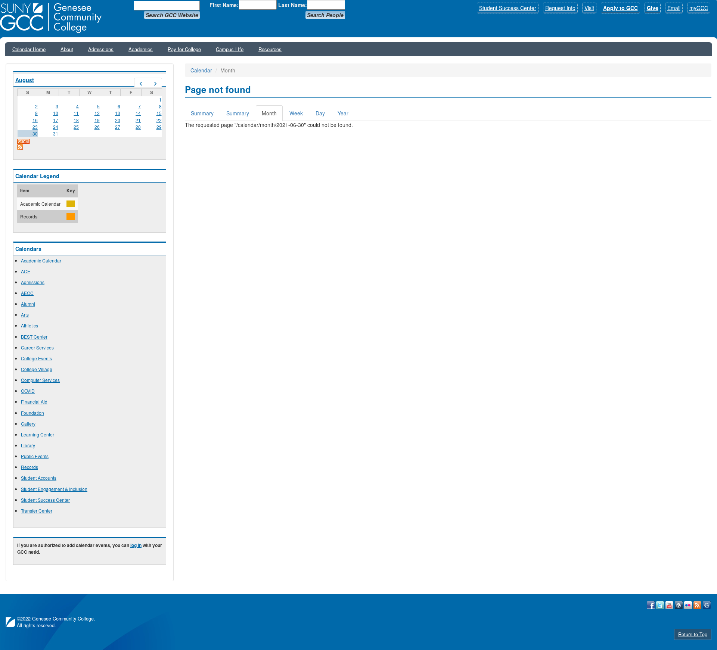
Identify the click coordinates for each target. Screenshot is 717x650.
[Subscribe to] (89, 147)
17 (55, 120)
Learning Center (37, 434)
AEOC (27, 293)
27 (117, 127)
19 (97, 120)
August (24, 80)
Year (343, 113)
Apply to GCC (620, 8)
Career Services (37, 347)
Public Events (35, 456)
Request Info (560, 8)
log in (136, 545)
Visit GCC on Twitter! (660, 605)
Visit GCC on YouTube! (669, 605)
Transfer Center (36, 510)
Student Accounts (38, 478)
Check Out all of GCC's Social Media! (707, 605)
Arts (25, 314)
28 (138, 127)
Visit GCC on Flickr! (688, 605)
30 (35, 133)
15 (159, 113)
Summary (202, 113)
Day (320, 113)
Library (28, 445)
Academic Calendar (41, 260)
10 (55, 113)
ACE (25, 271)
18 (76, 120)
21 (138, 120)
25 (76, 127)
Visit (589, 8)
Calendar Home (29, 49)
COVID (28, 391)
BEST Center (34, 336)
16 (35, 120)
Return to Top (692, 634)
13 (117, 113)
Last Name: (292, 5)
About (66, 49)
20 (117, 120)
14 (138, 113)
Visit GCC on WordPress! (679, 605)
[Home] (53, 18)
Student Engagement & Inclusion (54, 489)
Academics (140, 49)
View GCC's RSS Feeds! (697, 605)
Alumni (28, 304)
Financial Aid (34, 401)
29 (159, 127)
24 (55, 127)
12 (97, 113)
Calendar (201, 70)
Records (29, 467)
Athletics (29, 325)
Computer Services (40, 380)
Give (652, 8)
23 (35, 127)
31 (55, 133)
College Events (36, 358)
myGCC (698, 8)
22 (159, 120)
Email (673, 8)
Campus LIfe (229, 49)
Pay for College (184, 49)
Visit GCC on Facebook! (651, 605)
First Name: (224, 5)
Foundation (32, 413)
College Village (36, 369)
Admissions (101, 49)
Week (296, 113)
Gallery (28, 423)
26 (97, 127)
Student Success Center (507, 8)
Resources (270, 49)
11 (76, 113)
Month (272, 115)
